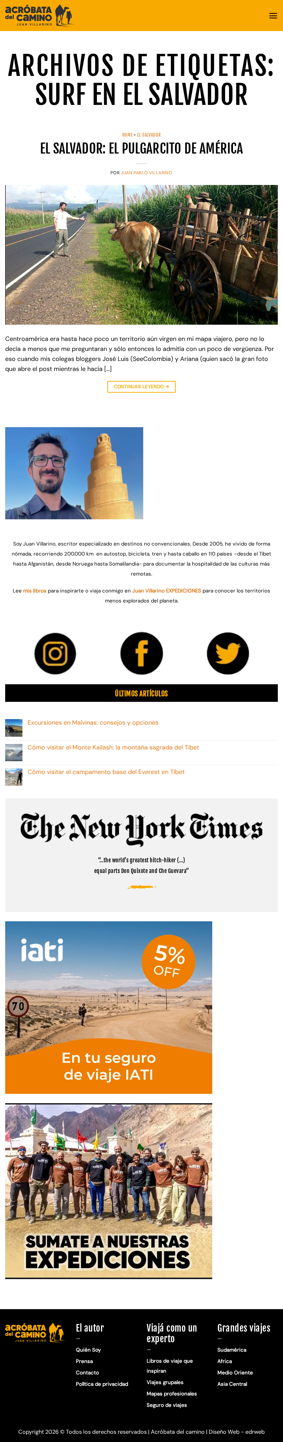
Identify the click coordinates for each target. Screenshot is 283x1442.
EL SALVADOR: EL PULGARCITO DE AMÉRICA (141, 148)
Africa (224, 1361)
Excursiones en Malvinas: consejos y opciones (94, 723)
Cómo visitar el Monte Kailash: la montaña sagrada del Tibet (113, 748)
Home (127, 135)
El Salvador (149, 135)
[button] (273, 16)
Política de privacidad (102, 1384)
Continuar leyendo (141, 387)
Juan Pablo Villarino (147, 173)
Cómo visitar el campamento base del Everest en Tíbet (106, 772)
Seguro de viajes (167, 1405)
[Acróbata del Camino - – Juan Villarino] (39, 15)
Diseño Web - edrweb (237, 1431)
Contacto (87, 1372)
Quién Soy (88, 1349)
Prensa (84, 1361)
